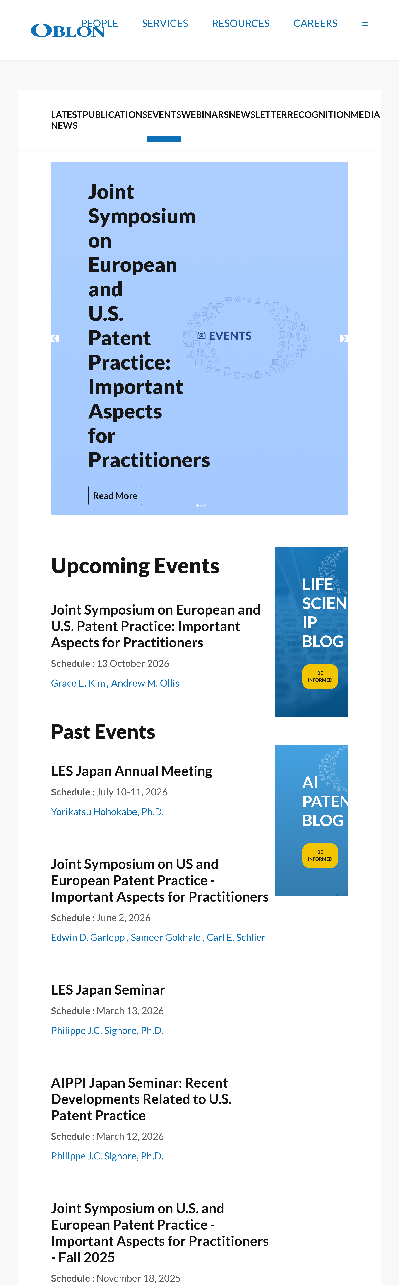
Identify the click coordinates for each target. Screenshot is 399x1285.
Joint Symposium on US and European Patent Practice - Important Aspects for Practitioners (149, 325)
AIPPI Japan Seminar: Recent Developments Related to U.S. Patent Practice (141, 1098)
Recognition (318, 114)
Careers (315, 23)
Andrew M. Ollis (145, 683)
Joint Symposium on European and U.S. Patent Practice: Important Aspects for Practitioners (156, 625)
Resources (240, 23)
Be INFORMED (320, 676)
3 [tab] (204, 505)
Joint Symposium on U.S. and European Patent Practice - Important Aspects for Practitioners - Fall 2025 (160, 1232)
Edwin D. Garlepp (88, 937)
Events (164, 114)
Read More (115, 495)
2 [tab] (201, 505)
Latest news (66, 120)
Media (365, 114)
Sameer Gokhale (166, 937)
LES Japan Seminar (108, 989)
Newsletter (258, 114)
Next (344, 338)
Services (165, 23)
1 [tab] (197, 505)
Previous (55, 338)
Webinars (205, 114)
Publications (114, 114)
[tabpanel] (199, 338)
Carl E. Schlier (236, 937)
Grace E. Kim (78, 683)
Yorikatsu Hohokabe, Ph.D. (107, 811)
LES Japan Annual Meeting (131, 770)
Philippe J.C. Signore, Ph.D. (107, 1030)
